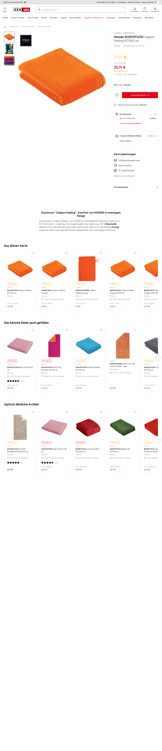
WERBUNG (119, 57)
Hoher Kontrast (148, 2)
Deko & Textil (32, 17)
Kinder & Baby (75, 17)
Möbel (5, 17)
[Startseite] (5, 27)
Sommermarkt (124, 17)
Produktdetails (121, 187)
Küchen (44, 17)
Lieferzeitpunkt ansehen (130, 123)
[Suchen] (39, 10)
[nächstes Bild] (157, 278)
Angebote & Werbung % (94, 17)
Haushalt (53, 17)
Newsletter (149, 17)
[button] (9, 37)
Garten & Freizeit (17, 17)
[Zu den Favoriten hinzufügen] (117, 95)
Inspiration (111, 17)
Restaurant (137, 17)
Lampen (63, 17)
